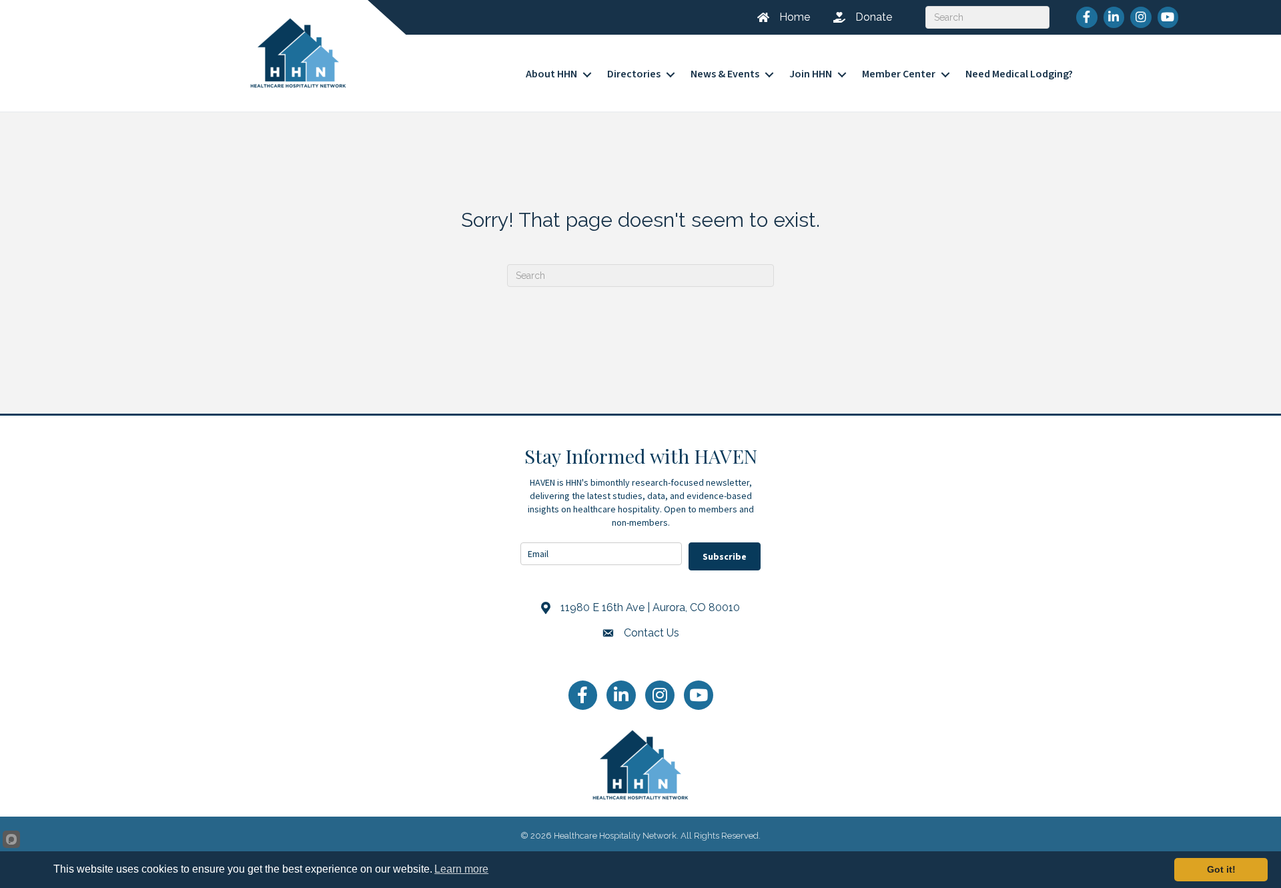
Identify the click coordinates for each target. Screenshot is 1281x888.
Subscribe (725, 556)
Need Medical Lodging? (1019, 74)
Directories (634, 74)
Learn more (461, 869)
